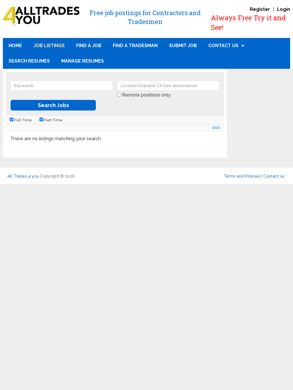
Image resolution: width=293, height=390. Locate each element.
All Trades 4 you (23, 176)
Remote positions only (146, 95)
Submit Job (183, 45)
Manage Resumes (82, 61)
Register (260, 9)
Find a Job (88, 45)
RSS (216, 128)
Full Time (22, 120)
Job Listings (49, 45)
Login (283, 9)
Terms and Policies (242, 176)
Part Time (52, 120)
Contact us (273, 176)
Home (15, 45)
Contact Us (223, 45)
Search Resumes (29, 61)
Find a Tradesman (135, 45)
